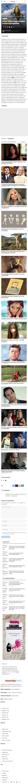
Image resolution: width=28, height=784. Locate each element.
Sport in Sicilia (5, 735)
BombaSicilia (5, 733)
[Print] (11, 27)
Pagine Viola (5, 752)
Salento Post (5, 712)
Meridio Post (5, 758)
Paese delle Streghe (7, 750)
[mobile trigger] (2, 1)
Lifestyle (5, 18)
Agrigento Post (5, 710)
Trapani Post (10, 138)
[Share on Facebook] (5, 27)
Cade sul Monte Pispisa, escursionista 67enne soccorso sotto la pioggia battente (16, 583)
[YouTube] (5, 480)
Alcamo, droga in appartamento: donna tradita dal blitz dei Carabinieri (16, 560)
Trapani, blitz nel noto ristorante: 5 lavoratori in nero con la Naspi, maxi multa (17, 547)
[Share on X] (7, 27)
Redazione (4, 775)
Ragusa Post (5, 729)
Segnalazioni (5, 777)
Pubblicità (4, 779)
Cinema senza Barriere (7, 761)
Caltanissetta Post (6, 731)
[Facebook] (1, 480)
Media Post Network (11, 672)
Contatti (4, 773)
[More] (13, 27)
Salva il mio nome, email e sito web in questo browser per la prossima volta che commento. (14, 533)
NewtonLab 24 (5, 754)
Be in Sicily (4, 738)
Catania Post (5, 715)
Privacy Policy (5, 771)
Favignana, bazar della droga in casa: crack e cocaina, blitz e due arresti (16, 572)
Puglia (12, 77)
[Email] (9, 27)
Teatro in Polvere (6, 740)
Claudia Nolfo (8, 30)
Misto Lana (4, 756)
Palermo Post (5, 708)
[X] (3, 480)
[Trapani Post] (14, 1)
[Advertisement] (14, 122)
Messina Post (5, 717)
